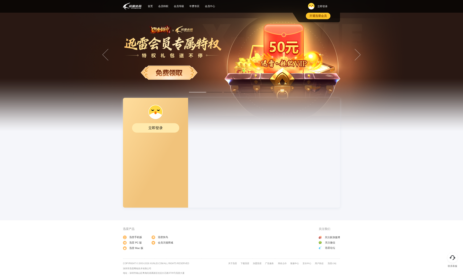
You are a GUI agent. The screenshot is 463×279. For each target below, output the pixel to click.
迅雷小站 (332, 263)
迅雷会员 (132, 6)
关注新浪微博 (332, 237)
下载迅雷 (245, 263)
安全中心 (307, 263)
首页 (150, 6)
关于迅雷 (232, 263)
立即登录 (322, 6)
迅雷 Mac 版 (136, 248)
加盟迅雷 (257, 263)
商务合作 (282, 263)
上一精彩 (105, 55)
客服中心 (294, 263)
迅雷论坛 (330, 247)
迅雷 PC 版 (135, 242)
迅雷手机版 (135, 237)
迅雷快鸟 (163, 237)
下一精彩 (358, 55)
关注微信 (330, 242)
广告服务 (269, 263)
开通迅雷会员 (318, 15)
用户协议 (319, 263)
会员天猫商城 (165, 242)
